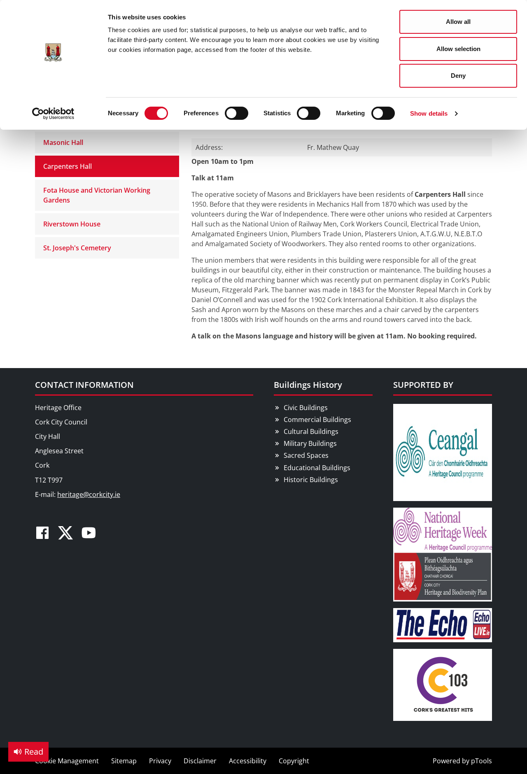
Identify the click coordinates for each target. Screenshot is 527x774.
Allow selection (458, 48)
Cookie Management (67, 760)
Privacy (160, 760)
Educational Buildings (317, 467)
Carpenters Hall (67, 166)
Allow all (458, 21)
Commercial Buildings (317, 419)
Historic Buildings (311, 479)
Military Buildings (310, 443)
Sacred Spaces (306, 455)
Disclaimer (200, 760)
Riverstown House (71, 223)
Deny (458, 75)
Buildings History (308, 384)
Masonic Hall (63, 142)
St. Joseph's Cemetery (77, 247)
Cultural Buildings (311, 431)
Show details (429, 113)
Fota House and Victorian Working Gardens (96, 195)
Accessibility (247, 760)
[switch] (236, 113)
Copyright (294, 760)
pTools (481, 760)
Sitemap (124, 760)
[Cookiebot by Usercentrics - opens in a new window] (53, 113)
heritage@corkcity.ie (88, 494)
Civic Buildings (306, 407)
